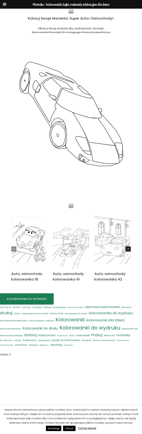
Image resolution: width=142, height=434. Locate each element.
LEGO (71, 335)
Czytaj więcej (87, 428)
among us (5, 307)
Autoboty (26, 307)
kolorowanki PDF (130, 328)
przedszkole (44, 340)
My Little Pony (6, 340)
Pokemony (29, 340)
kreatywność (47, 335)
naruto (17, 340)
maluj (97, 335)
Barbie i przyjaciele (55, 307)
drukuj (6, 313)
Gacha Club (56, 313)
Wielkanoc (44, 345)
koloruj (30, 334)
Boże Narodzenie (76, 307)
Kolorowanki (70, 319)
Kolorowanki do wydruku (90, 327)
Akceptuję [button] (53, 428)
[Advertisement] (71, 386)
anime (16, 307)
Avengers (37, 307)
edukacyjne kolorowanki (35, 313)
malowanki (83, 335)
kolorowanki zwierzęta (11, 335)
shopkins (86, 340)
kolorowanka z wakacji (41, 320)
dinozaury (126, 307)
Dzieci (17, 313)
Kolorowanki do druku (40, 328)
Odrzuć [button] (69, 428)
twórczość (21, 345)
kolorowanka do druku (76, 313)
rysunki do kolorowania (65, 340)
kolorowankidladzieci (10, 328)
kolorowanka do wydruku (111, 313)
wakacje (33, 344)
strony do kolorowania (104, 340)
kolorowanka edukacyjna (14, 320)
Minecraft (109, 335)
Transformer (123, 340)
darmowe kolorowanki (102, 307)
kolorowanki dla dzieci (105, 320)
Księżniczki (62, 335)
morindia (123, 335)
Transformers (6, 345)
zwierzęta (68, 345)
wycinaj (56, 345)
